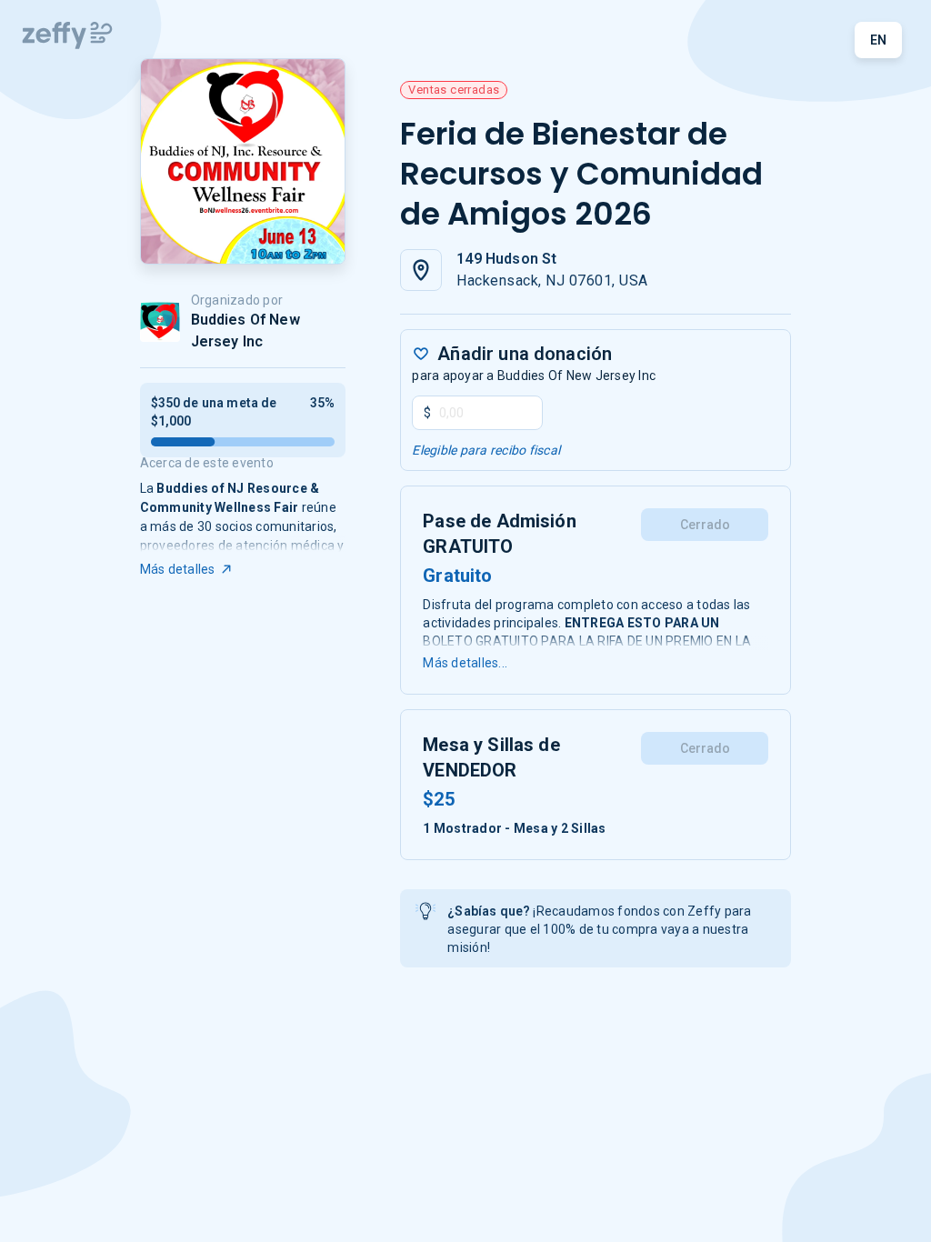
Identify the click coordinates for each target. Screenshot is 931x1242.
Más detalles (177, 569)
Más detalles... (465, 663)
